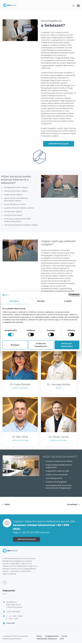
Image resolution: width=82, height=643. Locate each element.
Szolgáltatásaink (52, 636)
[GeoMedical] (10, 5)
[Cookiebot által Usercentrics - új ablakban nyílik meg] (70, 295)
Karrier (64, 636)
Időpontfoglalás (59, 144)
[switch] (31, 334)
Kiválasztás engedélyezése (41, 345)
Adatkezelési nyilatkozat (47, 638)
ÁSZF (62, 638)
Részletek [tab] (41, 301)
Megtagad (15, 345)
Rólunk (39, 636)
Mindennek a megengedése (67, 345)
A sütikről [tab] (67, 301)
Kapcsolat (10, 623)
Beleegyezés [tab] (14, 301)
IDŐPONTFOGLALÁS (26, 539)
